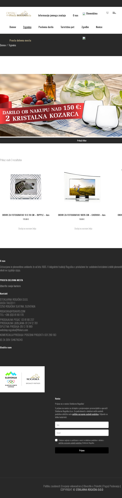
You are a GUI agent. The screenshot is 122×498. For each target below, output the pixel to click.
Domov (3, 45)
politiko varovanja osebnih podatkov (85, 414)
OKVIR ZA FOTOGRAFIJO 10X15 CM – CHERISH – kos (81, 214)
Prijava (82, 450)
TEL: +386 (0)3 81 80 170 (12, 315)
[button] (25, 228)
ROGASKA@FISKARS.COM (12, 311)
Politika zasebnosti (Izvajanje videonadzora (62, 486)
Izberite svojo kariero (10, 286)
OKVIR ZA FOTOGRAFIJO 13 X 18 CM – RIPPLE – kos (25, 214)
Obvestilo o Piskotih (92, 486)
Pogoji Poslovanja (111, 486)
